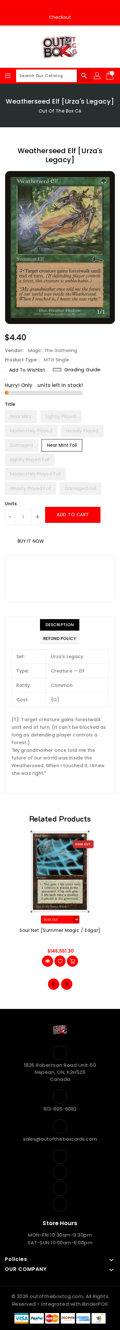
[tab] (59, 625)
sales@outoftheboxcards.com (60, 1139)
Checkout (60, 17)
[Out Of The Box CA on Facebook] (41, 7)
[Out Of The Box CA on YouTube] (66, 7)
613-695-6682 (60, 1109)
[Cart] (110, 75)
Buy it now (31, 541)
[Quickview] (47, 961)
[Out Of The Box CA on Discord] (78, 7)
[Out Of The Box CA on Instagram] (54, 7)
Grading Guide (82, 369)
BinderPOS (95, 1304)
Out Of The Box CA (60, 111)
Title (10, 404)
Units (11, 503)
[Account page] (97, 75)
